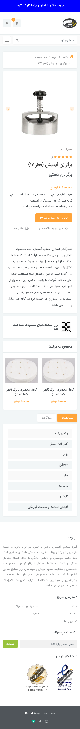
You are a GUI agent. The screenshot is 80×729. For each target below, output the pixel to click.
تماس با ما (70, 621)
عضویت (10, 644)
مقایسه (19, 228)
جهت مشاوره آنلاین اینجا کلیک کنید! (40, 5)
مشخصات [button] (67, 418)
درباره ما (34, 613)
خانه (74, 606)
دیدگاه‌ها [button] (46, 418)
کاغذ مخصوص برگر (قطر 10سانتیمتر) (58, 392)
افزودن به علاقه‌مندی (51, 228)
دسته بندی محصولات (26, 606)
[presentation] (72, 109)
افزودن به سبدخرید (55, 217)
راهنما (73, 613)
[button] (17, 23)
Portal (29, 713)
